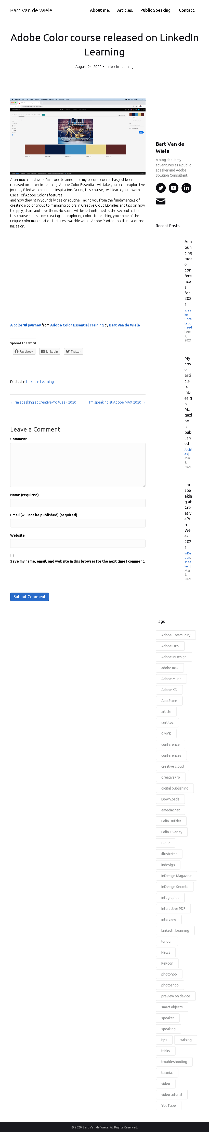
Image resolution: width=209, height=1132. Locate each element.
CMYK (166, 734)
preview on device (175, 996)
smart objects (172, 1007)
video (165, 1084)
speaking (168, 1029)
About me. (100, 10)
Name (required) (24, 495)
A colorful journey (25, 325)
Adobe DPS (170, 646)
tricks (165, 1051)
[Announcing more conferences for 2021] (171, 255)
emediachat (170, 810)
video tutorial (171, 1095)
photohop (169, 974)
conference (170, 744)
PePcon (167, 963)
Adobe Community (175, 635)
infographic (170, 898)
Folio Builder (171, 821)
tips (164, 1040)
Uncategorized (188, 323)
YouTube (168, 1106)
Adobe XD (169, 690)
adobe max (169, 668)
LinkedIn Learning (120, 67)
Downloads (170, 799)
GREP (165, 843)
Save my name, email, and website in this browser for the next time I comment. (77, 561)
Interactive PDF (173, 909)
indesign (168, 865)
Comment (18, 439)
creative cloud (172, 766)
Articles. (125, 10)
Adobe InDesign (174, 657)
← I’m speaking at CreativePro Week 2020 (43, 402)
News (165, 952)
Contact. (187, 10)
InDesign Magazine (176, 876)
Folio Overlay (171, 832)
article (166, 712)
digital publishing (174, 788)
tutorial (167, 1073)
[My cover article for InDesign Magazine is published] (171, 372)
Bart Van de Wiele (124, 325)
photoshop (170, 985)
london (167, 941)
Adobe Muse (171, 679)
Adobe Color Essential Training (77, 325)
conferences (171, 755)
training (186, 1040)
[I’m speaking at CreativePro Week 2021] (171, 498)
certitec (167, 723)
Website (17, 535)
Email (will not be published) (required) (43, 515)
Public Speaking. (156, 10)
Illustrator (169, 854)
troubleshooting (174, 1062)
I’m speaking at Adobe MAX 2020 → (117, 402)
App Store (169, 701)
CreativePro (170, 777)
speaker (167, 1018)
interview (168, 920)
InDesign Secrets (174, 887)
